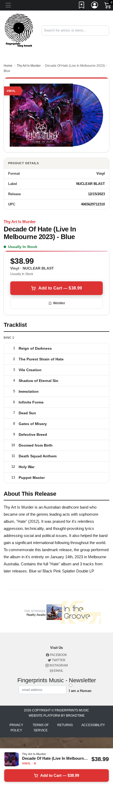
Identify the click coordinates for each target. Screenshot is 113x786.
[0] (108, 6)
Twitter (58, 660)
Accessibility (93, 725)
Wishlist (59, 303)
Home (8, 66)
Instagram (58, 665)
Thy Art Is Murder (29, 66)
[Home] (19, 30)
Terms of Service (41, 727)
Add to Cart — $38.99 (60, 288)
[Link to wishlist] (81, 6)
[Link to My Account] (95, 6)
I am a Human (80, 691)
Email (58, 671)
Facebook (58, 655)
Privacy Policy (16, 727)
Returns (65, 725)
